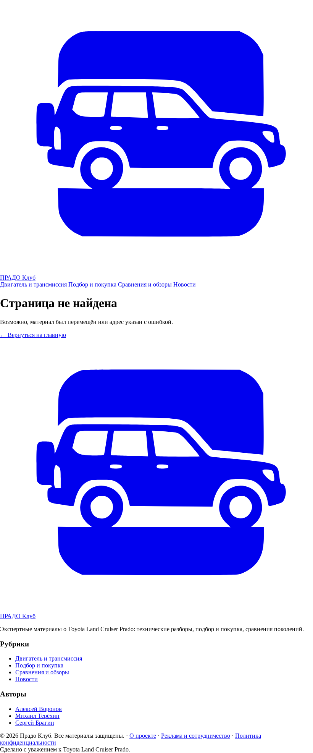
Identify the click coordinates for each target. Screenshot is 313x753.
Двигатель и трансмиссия (33, 284)
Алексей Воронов (38, 709)
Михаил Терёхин (37, 716)
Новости (184, 284)
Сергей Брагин (34, 722)
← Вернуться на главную (33, 335)
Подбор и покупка (92, 284)
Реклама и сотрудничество (195, 735)
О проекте (142, 735)
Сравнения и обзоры (145, 284)
